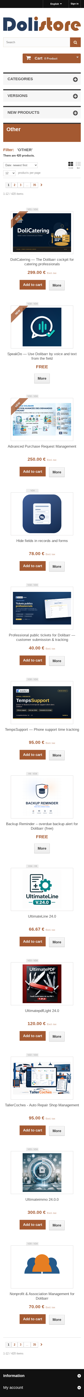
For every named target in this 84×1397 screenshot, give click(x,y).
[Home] (42, 24)
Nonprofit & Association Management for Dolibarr (42, 1296)
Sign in (75, 3)
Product (46, 58)
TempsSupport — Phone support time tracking (42, 730)
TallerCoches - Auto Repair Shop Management (42, 1105)
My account (13, 1387)
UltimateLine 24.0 (42, 916)
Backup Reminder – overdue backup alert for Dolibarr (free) (42, 826)
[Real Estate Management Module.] (42, 1172)
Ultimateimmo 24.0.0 (42, 1199)
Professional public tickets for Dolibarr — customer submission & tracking (42, 637)
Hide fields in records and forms (42, 541)
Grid (70, 168)
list (78, 168)
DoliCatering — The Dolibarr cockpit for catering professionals (42, 262)
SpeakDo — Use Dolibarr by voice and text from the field (42, 356)
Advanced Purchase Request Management (42, 446)
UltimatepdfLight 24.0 (42, 1011)
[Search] (75, 42)
